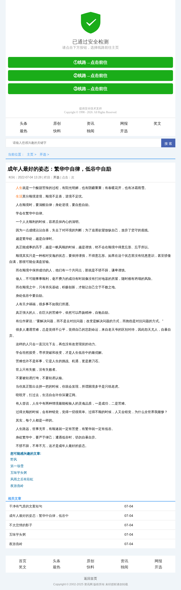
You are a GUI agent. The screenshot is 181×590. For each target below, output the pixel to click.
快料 (57, 131)
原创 (57, 123)
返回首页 (90, 578)
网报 (124, 123)
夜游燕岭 (17, 486)
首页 (22, 561)
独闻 (90, 131)
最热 (23, 131)
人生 (19, 188)
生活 (19, 196)
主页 (30, 154)
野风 (13, 459)
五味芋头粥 (18, 472)
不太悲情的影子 (20, 525)
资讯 (90, 123)
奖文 (157, 123)
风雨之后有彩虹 (21, 479)
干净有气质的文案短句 (25, 506)
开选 (124, 131)
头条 (23, 123)
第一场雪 (17, 466)
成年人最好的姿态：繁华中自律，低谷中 (39, 516)
